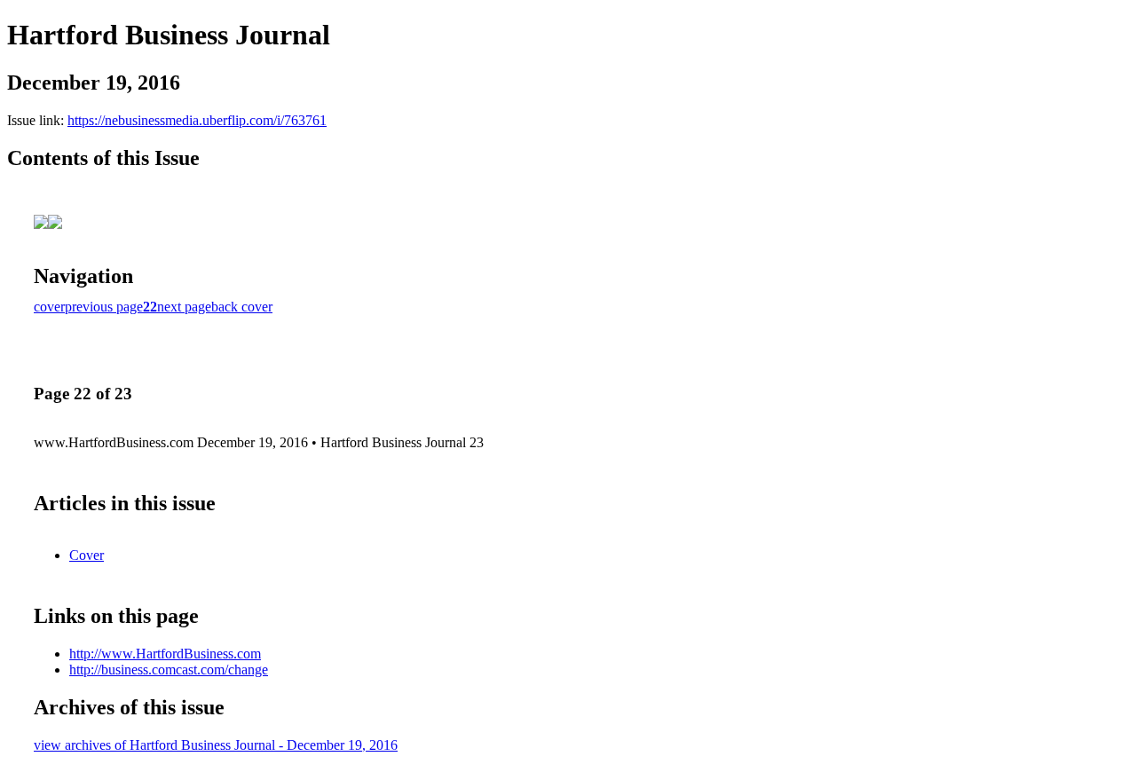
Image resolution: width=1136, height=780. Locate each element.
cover (49, 306)
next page (184, 306)
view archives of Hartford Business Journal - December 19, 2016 (216, 744)
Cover (86, 555)
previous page (104, 306)
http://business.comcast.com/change (168, 669)
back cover (241, 306)
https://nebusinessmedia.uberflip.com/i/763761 (197, 120)
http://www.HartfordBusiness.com (165, 653)
